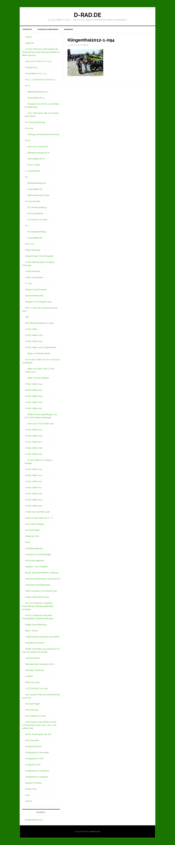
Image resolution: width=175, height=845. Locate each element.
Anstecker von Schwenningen (38, 554)
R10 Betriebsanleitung (37, 207)
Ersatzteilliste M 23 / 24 (35, 73)
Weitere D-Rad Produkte (36, 289)
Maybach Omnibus (33, 783)
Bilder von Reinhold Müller (39, 353)
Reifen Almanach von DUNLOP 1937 (41, 591)
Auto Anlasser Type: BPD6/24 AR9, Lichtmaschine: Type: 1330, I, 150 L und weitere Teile (39, 725)
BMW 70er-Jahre (32, 682)
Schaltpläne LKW (33, 765)
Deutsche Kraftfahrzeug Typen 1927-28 (42, 579)
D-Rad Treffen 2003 (33, 500)
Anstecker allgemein (34, 548)
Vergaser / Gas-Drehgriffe (36, 566)
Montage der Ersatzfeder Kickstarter (43, 134)
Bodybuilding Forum (34, 820)
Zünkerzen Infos (32, 536)
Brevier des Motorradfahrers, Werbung (41, 573)
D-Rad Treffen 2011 (33, 487)
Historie (28, 37)
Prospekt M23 (31, 67)
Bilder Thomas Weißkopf (38, 378)
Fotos (27, 542)
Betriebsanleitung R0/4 (38, 92)
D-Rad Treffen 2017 (33, 442)
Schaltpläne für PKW (34, 758)
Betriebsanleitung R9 (37, 183)
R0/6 (27, 140)
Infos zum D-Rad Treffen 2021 (41, 423)
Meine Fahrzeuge (32, 250)
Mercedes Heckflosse (34, 670)
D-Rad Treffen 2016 (33, 448)
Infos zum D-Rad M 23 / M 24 (38, 61)
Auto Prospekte (32, 740)
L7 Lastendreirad (32, 171)
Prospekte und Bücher (35, 643)
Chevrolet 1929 (31, 710)
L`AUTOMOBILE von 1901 (36, 688)
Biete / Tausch (31, 631)
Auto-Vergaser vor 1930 (35, 716)
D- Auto (28, 283)
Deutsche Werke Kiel (34, 296)
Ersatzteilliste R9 (35, 189)
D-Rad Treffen (31, 329)
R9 (26, 177)
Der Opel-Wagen (32, 530)
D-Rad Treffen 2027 (33, 341)
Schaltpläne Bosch (33, 746)
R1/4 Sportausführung (35, 122)
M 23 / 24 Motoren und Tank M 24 (40, 79)
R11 (26, 226)
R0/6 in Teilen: (34, 165)
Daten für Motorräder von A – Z (39, 518)
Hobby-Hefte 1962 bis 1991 (37, 597)
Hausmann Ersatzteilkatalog (37, 585)
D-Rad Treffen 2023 (33, 396)
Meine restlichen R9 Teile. (39, 195)
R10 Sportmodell (32, 201)
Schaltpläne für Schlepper (36, 777)
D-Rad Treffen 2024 (33, 384)
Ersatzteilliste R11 (35, 238)
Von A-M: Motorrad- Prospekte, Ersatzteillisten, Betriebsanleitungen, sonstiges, (38, 606)
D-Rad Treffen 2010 (33, 493)
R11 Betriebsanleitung (37, 232)
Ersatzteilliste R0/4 (36, 98)
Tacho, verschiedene (34, 277)
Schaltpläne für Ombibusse (37, 771)
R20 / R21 (29, 244)
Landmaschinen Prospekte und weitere (42, 637)
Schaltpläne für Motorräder (37, 752)
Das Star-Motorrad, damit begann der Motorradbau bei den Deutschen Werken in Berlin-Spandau (41, 52)
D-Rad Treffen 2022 (33, 402)
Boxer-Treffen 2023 (33, 390)
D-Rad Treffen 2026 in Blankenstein (40, 347)
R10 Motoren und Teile (37, 219)
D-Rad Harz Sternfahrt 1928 (37, 512)
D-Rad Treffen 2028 (33, 335)
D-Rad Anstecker (32, 271)
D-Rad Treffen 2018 (33, 436)
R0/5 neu (29, 128)
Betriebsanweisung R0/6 (39, 153)
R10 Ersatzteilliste (35, 213)
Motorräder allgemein (34, 560)
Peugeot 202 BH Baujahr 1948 (38, 302)
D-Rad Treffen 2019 (33, 430)
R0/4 (27, 86)
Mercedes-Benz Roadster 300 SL (40, 664)
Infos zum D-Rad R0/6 (38, 146)
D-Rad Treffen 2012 (33, 481)
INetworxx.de (95, 831)
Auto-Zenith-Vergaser (34, 524)
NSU (27, 317)
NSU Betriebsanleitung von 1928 (39, 323)
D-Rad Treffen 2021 (33, 408)
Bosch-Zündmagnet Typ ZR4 (38, 734)
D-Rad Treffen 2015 (33, 454)
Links (27, 795)
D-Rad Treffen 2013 (33, 475)
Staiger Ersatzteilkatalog (36, 624)
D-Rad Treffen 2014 (33, 469)
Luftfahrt (29, 676)
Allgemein (29, 43)
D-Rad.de (87, 15)
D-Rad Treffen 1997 (33, 506)
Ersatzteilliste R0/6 (36, 159)
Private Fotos (31, 789)
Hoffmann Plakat (32, 658)
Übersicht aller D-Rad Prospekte (39, 256)
